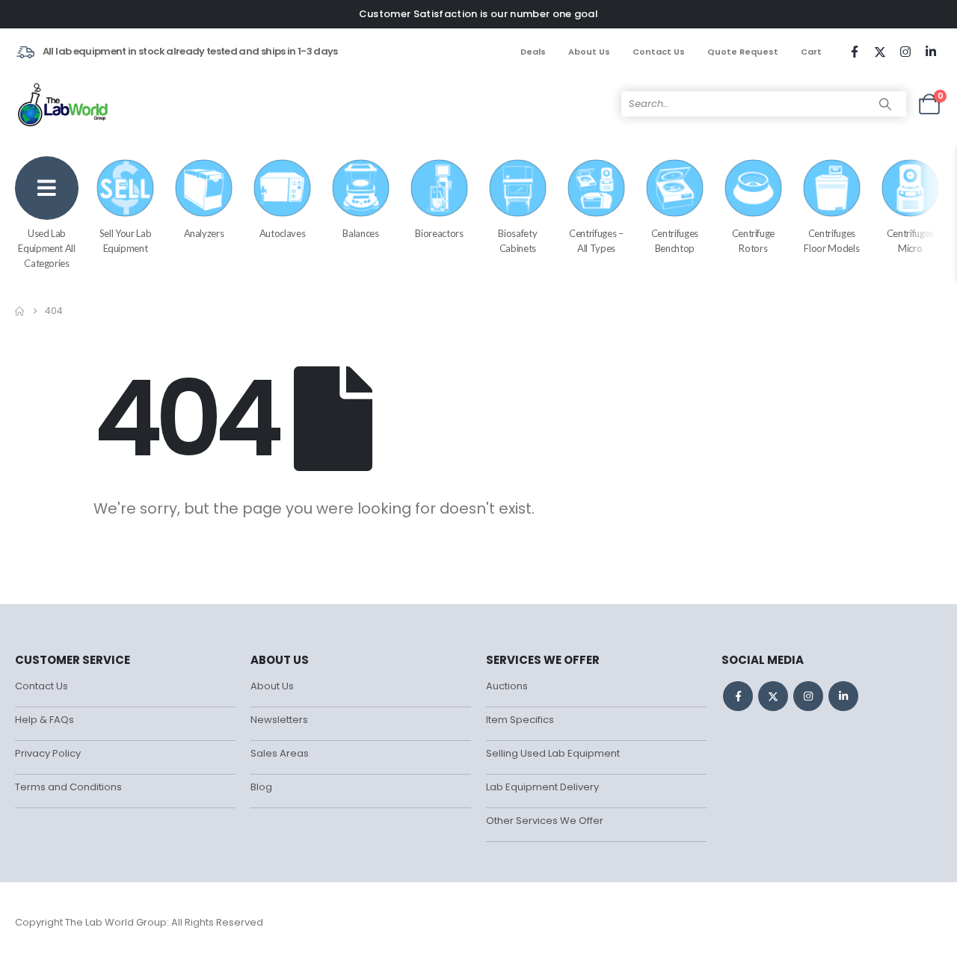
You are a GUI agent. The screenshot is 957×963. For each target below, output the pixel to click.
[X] (880, 51)
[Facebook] (854, 51)
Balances (360, 233)
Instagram (808, 696)
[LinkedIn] (930, 51)
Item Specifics (520, 720)
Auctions (507, 686)
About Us (589, 52)
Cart (811, 52)
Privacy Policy (48, 753)
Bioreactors (439, 233)
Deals (533, 52)
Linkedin (843, 696)
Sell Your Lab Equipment (125, 240)
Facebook (738, 696)
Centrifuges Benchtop (674, 240)
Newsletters (279, 720)
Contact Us (659, 52)
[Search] (885, 104)
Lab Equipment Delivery (542, 787)
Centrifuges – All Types (596, 240)
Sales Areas (279, 753)
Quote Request (742, 52)
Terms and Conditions (68, 787)
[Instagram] (905, 51)
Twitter (773, 696)
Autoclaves (282, 233)
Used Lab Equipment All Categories (46, 248)
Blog (261, 787)
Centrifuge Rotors (753, 240)
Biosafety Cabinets (517, 240)
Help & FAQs (44, 720)
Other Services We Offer (544, 820)
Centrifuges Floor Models (831, 240)
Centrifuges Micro (910, 240)
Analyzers (204, 233)
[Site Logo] (64, 104)
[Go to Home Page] (19, 311)
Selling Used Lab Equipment (553, 753)
